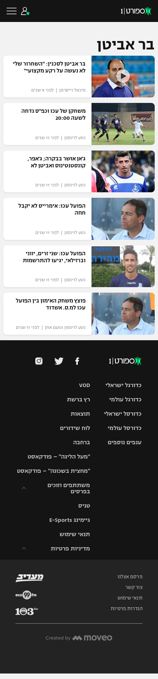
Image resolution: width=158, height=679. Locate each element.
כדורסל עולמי (124, 428)
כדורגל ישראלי (123, 385)
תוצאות (80, 414)
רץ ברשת (78, 399)
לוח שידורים (75, 428)
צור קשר (134, 587)
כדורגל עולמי (125, 399)
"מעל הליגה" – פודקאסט (59, 456)
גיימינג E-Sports (69, 520)
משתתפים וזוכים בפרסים (68, 488)
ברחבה (81, 442)
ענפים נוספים (124, 442)
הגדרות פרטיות (126, 608)
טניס (84, 505)
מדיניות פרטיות (70, 548)
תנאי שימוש (75, 534)
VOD (84, 385)
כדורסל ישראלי (122, 414)
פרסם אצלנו (130, 576)
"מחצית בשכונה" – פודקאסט (53, 471)
